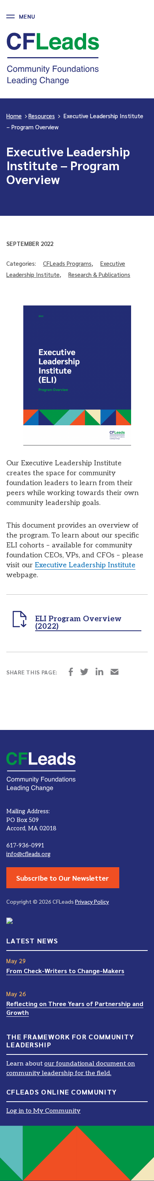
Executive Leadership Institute (85, 565)
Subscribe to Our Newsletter (62, 877)
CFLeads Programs (67, 263)
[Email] (114, 672)
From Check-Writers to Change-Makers (65, 970)
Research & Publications (99, 274)
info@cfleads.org (28, 854)
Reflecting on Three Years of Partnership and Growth (74, 1007)
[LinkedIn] (99, 672)
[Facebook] (71, 673)
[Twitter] (84, 672)
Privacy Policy (92, 901)
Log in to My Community (43, 1111)
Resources (41, 115)
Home (14, 115)
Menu (27, 16)
